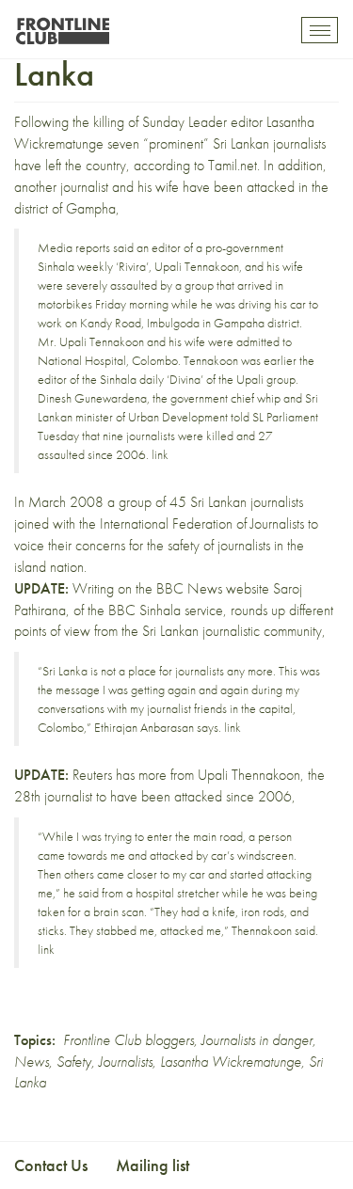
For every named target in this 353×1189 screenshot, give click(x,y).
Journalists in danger (257, 1040)
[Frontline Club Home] (62, 26)
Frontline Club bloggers (128, 1040)
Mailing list (152, 1165)
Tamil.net (232, 165)
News (31, 1061)
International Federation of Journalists (202, 523)
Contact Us (51, 1165)
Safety (73, 1061)
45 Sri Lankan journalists (236, 502)
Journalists (125, 1061)
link (160, 454)
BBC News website (212, 588)
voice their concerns (69, 545)
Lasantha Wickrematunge (230, 1061)
